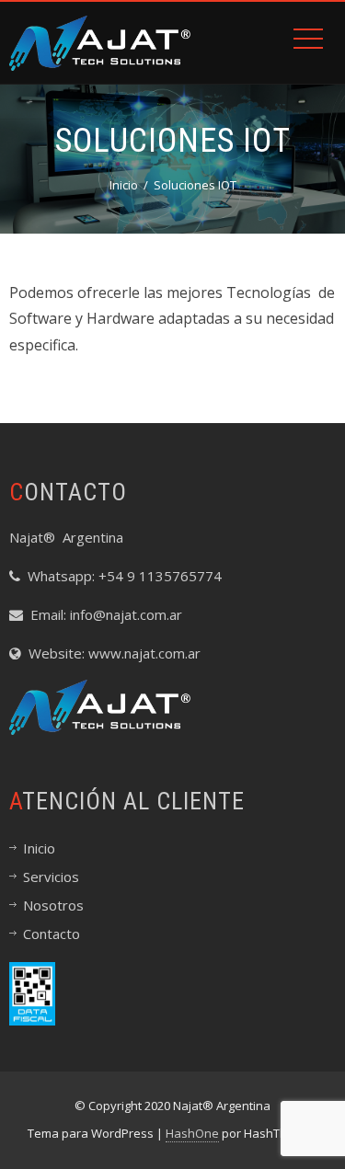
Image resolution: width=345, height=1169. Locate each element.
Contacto (51, 933)
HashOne (192, 1133)
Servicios (51, 876)
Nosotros (53, 905)
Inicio (39, 848)
